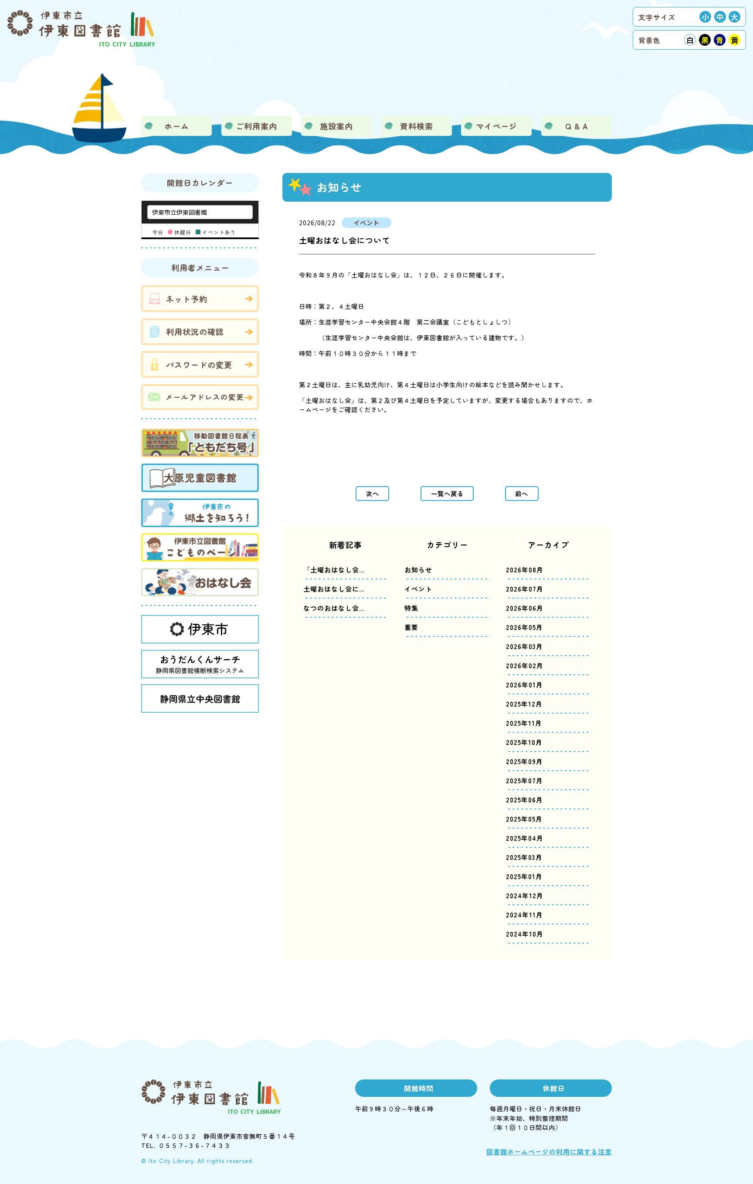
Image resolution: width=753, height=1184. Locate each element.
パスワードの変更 (199, 364)
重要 (411, 627)
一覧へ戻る (447, 493)
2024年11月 (524, 914)
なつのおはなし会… (334, 607)
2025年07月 (524, 780)
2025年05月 (524, 818)
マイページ (496, 126)
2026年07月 (524, 588)
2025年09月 (524, 761)
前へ (521, 493)
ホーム (176, 126)
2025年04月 (524, 837)
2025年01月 (524, 876)
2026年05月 (524, 627)
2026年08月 (524, 569)
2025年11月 (524, 722)
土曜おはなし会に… (334, 588)
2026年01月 (524, 684)
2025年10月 (524, 742)
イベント (418, 588)
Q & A (576, 126)
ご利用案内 (256, 126)
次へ (372, 493)
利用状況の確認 (195, 331)
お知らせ (418, 569)
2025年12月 (524, 703)
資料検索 (416, 126)
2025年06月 (524, 799)
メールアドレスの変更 (205, 397)
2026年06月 (524, 607)
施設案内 (336, 126)
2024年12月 (524, 895)
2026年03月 (524, 646)
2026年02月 (524, 665)
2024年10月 (524, 933)
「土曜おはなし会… (334, 569)
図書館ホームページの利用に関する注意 (549, 1151)
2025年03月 (524, 857)
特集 (411, 607)
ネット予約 (186, 298)
